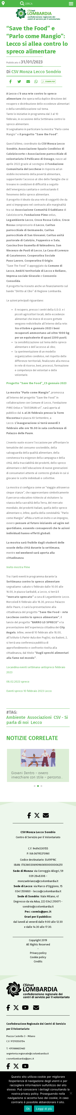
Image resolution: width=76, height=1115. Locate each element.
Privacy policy (38, 953)
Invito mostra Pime (18, 567)
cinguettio (19, 81)
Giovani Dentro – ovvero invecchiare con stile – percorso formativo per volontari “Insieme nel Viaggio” (37, 779)
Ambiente (16, 717)
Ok (28, 1108)
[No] (71, 1093)
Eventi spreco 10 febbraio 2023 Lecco (29, 691)
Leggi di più (44, 1108)
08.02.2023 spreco (17, 681)
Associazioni (40, 717)
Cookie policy (38, 957)
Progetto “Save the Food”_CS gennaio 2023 (36, 383)
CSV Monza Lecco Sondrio (36, 71)
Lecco (37, 722)
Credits (38, 961)
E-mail (28, 81)
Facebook (10, 81)
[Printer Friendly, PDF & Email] (48, 81)
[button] (34, 786)
